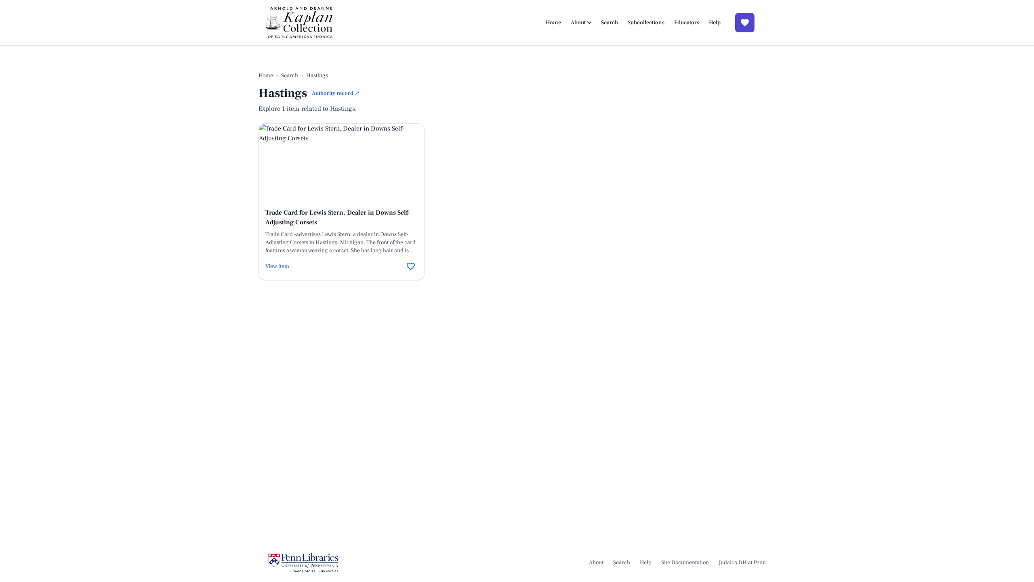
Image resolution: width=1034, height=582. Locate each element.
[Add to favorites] (411, 266)
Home (553, 22)
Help (715, 22)
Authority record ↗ (335, 93)
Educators (686, 22)
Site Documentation (685, 562)
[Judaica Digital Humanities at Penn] (303, 562)
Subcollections (646, 22)
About (578, 22)
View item (277, 266)
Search (609, 22)
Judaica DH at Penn (742, 562)
